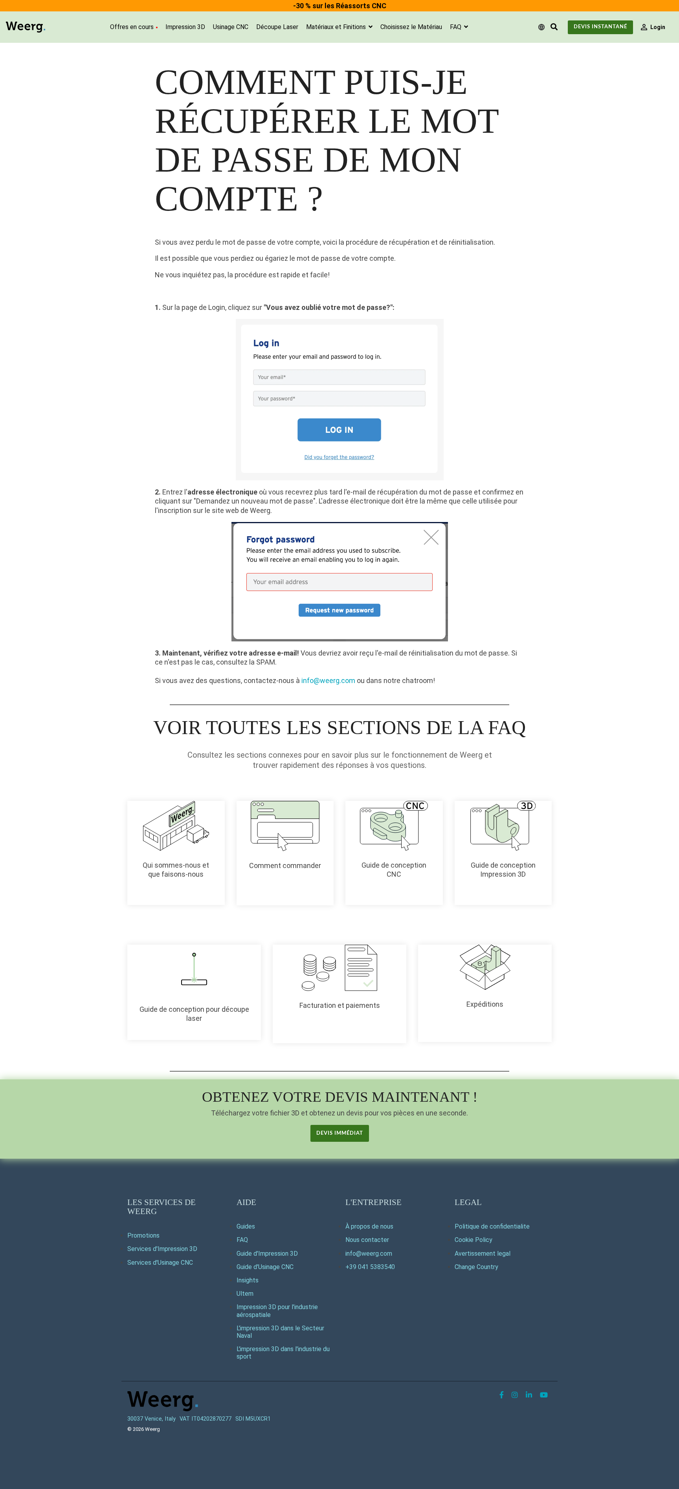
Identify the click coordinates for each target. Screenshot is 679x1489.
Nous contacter (367, 1240)
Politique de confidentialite (492, 1226)
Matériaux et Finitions (336, 27)
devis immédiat (339, 1133)
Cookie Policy (473, 1240)
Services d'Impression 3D (162, 1249)
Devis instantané (600, 26)
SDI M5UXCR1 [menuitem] (253, 1419)
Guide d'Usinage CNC (265, 1267)
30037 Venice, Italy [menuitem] (151, 1419)
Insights (248, 1280)
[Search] (554, 27)
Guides (246, 1226)
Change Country (476, 1267)
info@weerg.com (328, 680)
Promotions (143, 1235)
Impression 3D (185, 27)
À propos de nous (369, 1226)
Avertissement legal (482, 1253)
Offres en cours (132, 27)
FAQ (456, 27)
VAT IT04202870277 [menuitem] (205, 1419)
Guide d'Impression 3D (267, 1253)
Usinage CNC (230, 27)
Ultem (245, 1293)
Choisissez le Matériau (411, 27)
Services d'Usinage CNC (160, 1262)
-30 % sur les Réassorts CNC (339, 6)
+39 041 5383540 (370, 1267)
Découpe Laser (277, 27)
